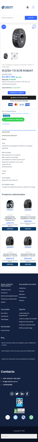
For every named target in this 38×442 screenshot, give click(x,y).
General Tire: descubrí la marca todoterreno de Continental (18, 359)
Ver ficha (6, 115)
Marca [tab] (4, 139)
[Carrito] (34, 26)
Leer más (10, 229)
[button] (27, 7)
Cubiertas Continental (19, 65)
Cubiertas (9, 65)
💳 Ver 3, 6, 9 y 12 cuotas (19, 98)
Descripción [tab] (6, 132)
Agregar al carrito (17, 93)
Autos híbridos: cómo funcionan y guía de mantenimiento (18, 351)
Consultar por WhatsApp (14, 119)
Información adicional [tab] (9, 136)
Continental (5, 124)
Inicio (3, 65)
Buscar (30, 18)
